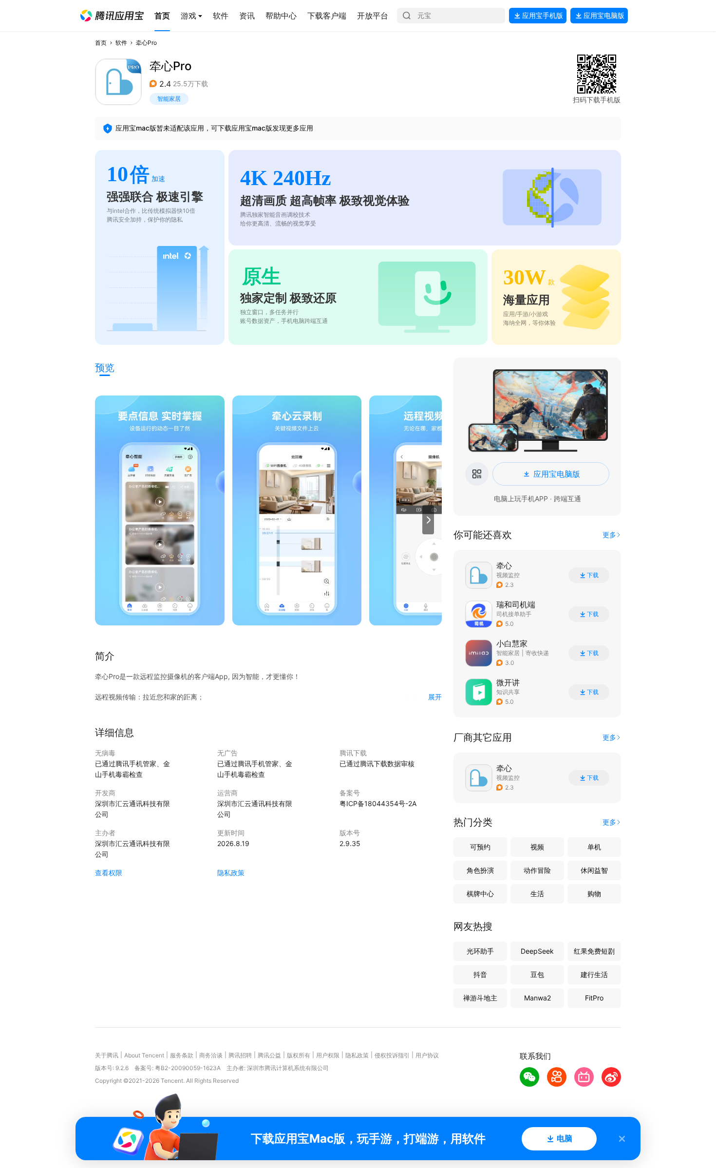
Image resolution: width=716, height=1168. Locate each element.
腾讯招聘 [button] (240, 1055)
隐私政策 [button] (231, 872)
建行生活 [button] (594, 974)
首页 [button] (101, 42)
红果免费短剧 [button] (594, 951)
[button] (112, 15)
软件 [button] (121, 42)
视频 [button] (537, 847)
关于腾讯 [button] (106, 1055)
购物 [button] (594, 893)
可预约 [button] (480, 847)
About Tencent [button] (144, 1055)
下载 (593, 575)
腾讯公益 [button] (269, 1055)
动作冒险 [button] (537, 870)
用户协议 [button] (427, 1055)
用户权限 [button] (327, 1055)
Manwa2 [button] (537, 998)
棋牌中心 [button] (480, 893)
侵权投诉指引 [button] (392, 1055)
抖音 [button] (480, 974)
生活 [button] (537, 893)
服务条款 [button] (181, 1055)
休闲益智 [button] (594, 870)
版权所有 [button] (298, 1055)
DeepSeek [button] (537, 951)
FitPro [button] (594, 998)
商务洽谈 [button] (211, 1055)
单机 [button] (594, 847)
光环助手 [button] (480, 951)
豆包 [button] (537, 974)
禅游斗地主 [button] (480, 998)
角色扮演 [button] (480, 870)
